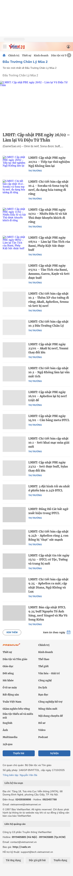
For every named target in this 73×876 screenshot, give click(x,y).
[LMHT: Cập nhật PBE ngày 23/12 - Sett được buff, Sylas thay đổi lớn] (14, 468)
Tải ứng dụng (13, 860)
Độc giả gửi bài (37, 860)
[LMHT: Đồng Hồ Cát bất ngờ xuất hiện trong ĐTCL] (14, 514)
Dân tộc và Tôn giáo (15, 659)
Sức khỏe (8, 680)
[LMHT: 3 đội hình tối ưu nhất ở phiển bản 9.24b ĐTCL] (14, 492)
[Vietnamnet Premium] (11, 646)
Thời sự (26, 55)
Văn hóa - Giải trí (49, 673)
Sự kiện (54, 753)
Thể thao (43, 659)
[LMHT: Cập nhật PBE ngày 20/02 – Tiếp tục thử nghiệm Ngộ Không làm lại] (14, 163)
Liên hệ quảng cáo (15, 824)
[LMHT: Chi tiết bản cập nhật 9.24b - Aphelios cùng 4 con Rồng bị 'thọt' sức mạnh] (14, 537)
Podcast (43, 737)
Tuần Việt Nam (12, 701)
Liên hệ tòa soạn (13, 783)
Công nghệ (45, 680)
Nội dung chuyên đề (50, 715)
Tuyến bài (18, 753)
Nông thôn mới (47, 708)
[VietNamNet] (4, 55)
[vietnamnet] (17, 48)
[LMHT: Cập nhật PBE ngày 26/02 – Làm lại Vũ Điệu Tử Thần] (36, 105)
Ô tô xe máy (10, 687)
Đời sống (8, 673)
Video (42, 730)
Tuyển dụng (60, 860)
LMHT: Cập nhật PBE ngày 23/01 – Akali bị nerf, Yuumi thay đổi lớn (48, 348)
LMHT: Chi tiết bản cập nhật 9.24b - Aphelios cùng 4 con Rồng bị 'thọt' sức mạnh (48, 535)
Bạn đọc (43, 694)
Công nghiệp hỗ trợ (50, 701)
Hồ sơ (41, 723)
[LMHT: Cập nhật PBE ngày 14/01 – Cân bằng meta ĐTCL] (14, 421)
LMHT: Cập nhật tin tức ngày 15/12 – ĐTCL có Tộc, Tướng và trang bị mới (48, 559)
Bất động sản (11, 694)
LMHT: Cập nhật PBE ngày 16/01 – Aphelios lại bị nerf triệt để (47, 396)
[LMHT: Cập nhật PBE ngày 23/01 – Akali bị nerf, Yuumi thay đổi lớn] (14, 349)
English (7, 723)
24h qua (7, 744)
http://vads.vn (22, 847)
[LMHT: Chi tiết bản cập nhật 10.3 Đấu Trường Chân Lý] (14, 327)
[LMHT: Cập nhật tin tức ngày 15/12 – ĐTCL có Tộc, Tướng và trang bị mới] (14, 561)
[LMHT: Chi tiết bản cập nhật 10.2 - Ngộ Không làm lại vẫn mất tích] (14, 373)
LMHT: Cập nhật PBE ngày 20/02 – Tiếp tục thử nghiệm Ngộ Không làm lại (49, 162)
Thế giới (43, 666)
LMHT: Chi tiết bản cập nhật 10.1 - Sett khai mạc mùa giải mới (48, 442)
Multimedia (10, 737)
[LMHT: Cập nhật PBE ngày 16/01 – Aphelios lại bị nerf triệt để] (14, 397)
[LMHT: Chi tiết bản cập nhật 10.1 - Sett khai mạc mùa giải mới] (14, 444)
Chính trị (13, 55)
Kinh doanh (41, 55)
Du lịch (42, 687)
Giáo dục (8, 666)
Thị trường (35, 171)
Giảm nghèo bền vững (16, 708)
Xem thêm (12, 632)
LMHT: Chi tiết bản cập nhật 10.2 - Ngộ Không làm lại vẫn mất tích (49, 372)
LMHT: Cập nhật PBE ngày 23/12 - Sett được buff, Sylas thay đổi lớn (48, 466)
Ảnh (5, 730)
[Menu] (5, 46)
